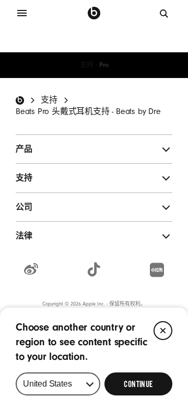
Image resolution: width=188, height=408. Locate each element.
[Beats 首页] (94, 13)
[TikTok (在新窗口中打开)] (94, 270)
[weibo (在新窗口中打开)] (31, 270)
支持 (86, 65)
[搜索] (164, 13)
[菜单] (22, 13)
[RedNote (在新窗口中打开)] (157, 270)
